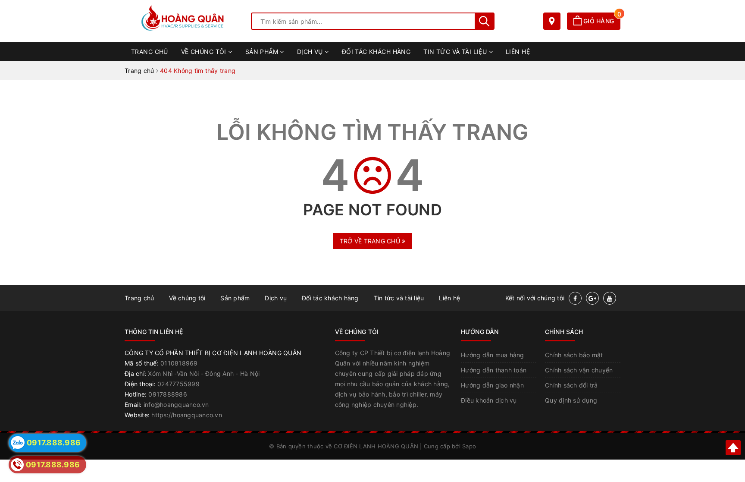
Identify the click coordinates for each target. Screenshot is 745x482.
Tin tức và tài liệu (455, 51)
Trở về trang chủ (371, 241)
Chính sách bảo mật (574, 355)
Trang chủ (149, 51)
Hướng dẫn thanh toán (493, 370)
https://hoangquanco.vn (186, 415)
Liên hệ (518, 51)
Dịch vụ (311, 51)
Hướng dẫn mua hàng (492, 355)
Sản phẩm (262, 51)
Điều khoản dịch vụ (489, 400)
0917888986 (167, 394)
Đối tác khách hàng (376, 51)
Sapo (469, 446)
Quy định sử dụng (571, 400)
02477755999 (178, 383)
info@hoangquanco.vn (176, 404)
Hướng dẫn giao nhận (492, 385)
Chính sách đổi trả (571, 385)
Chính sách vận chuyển (579, 370)
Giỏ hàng (601, 21)
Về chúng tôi (204, 51)
